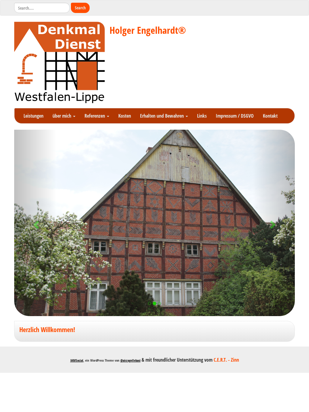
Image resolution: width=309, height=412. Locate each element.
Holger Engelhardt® (148, 30)
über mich (62, 116)
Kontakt (270, 116)
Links (202, 116)
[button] (35, 223)
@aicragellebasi (130, 360)
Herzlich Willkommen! (47, 329)
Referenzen (95, 116)
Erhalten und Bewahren (162, 116)
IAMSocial (76, 360)
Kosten (124, 116)
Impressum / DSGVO (235, 116)
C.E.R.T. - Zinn (226, 360)
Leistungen (33, 116)
